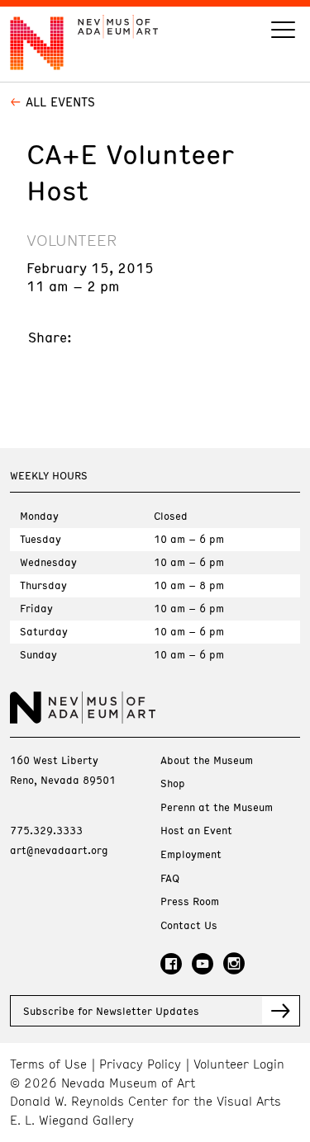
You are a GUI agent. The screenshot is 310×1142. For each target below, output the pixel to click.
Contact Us (188, 925)
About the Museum (206, 760)
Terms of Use (48, 1064)
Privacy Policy (140, 1064)
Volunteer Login (238, 1064)
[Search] (283, 31)
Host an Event (196, 830)
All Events (60, 101)
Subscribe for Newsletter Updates (111, 1010)
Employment (191, 854)
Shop (172, 783)
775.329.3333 (46, 830)
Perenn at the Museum (216, 807)
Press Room (189, 901)
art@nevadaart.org (59, 849)
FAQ (169, 878)
